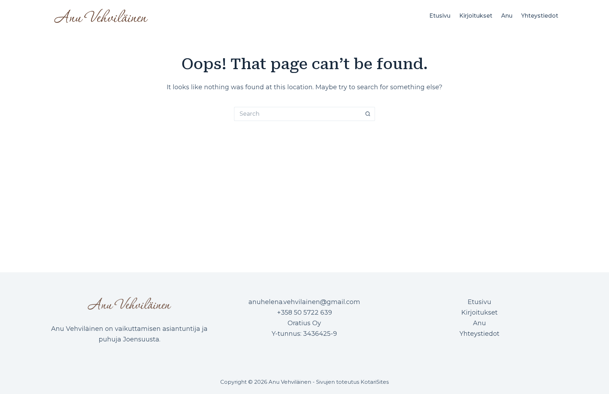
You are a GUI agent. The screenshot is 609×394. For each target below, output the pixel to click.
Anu (506, 15)
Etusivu (439, 15)
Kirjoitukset (475, 15)
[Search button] (368, 114)
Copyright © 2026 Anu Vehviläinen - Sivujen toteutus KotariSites (304, 381)
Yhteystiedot (539, 15)
